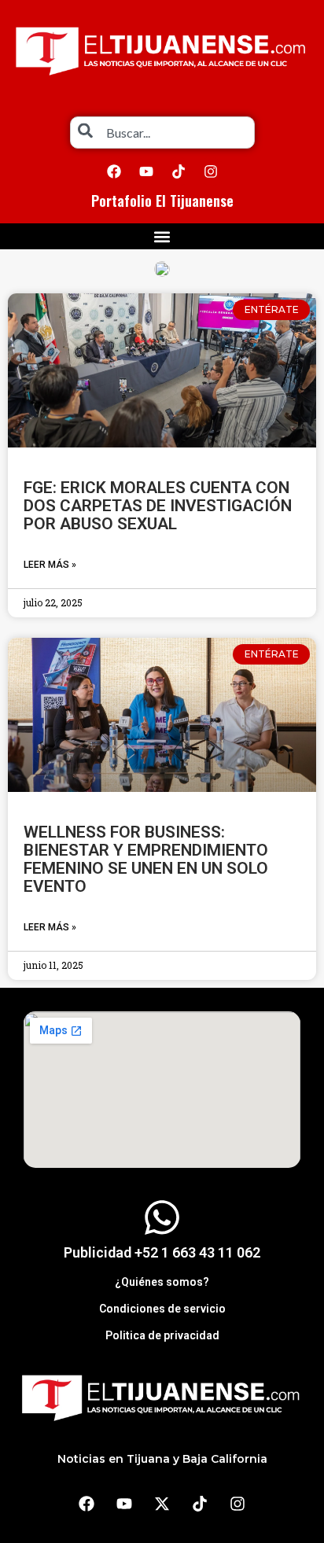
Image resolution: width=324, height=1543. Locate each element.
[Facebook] (114, 171)
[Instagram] (211, 171)
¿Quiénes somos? (162, 1282)
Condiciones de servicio (162, 1308)
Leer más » (50, 564)
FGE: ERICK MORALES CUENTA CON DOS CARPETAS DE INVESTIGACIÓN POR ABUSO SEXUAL (158, 505)
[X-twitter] (162, 1503)
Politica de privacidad (162, 1335)
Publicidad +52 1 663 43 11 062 (162, 1252)
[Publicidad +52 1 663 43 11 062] (162, 1217)
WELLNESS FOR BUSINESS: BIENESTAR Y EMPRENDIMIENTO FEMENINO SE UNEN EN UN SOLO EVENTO (146, 859)
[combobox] (162, 132)
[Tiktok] (178, 171)
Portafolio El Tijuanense (162, 200)
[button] (162, 236)
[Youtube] (146, 171)
